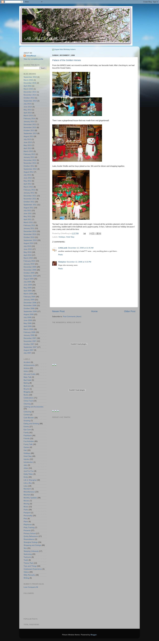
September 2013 (30, 133)
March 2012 (28, 187)
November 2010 (30, 234)
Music (26, 507)
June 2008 (28, 320)
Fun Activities (29, 441)
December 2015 (30, 83)
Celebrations (29, 398)
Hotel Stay (70, 237)
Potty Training (29, 527)
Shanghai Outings (31, 542)
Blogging (27, 392)
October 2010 (29, 237)
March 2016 (28, 80)
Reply (60, 254)
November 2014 (30, 95)
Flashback (28, 435)
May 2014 (27, 110)
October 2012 (29, 166)
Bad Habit (27, 380)
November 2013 (30, 127)
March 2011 (28, 222)
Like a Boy (28, 483)
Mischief (27, 495)
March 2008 (28, 329)
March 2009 (28, 294)
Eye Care (27, 430)
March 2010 (28, 258)
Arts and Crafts (29, 374)
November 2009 (30, 270)
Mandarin (27, 489)
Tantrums (27, 557)
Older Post (129, 311)
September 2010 (30, 240)
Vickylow (62, 262)
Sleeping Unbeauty (31, 551)
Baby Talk (27, 377)
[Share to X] (95, 233)
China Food (28, 401)
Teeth (26, 560)
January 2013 (29, 157)
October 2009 (29, 273)
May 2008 (27, 323)
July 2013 (27, 139)
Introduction (28, 462)
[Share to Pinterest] (100, 233)
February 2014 (29, 118)
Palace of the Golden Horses (66, 60)
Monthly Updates (30, 498)
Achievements (29, 365)
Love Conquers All (31, 587)
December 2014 (30, 92)
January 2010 (29, 264)
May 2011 (27, 216)
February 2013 (29, 154)
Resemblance (29, 539)
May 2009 (27, 288)
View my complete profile (33, 59)
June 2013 (28, 142)
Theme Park (28, 563)
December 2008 (30, 303)
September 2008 (30, 311)
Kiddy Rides (28, 474)
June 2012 (28, 178)
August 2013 (29, 136)
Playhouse (28, 524)
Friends (27, 438)
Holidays (62, 237)
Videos (26, 572)
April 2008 (28, 326)
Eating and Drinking (31, 424)
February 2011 (29, 225)
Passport (27, 513)
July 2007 (27, 353)
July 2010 (27, 246)
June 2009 (28, 285)
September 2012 (30, 169)
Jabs (25, 465)
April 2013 (28, 148)
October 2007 (29, 344)
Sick (25, 548)
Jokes (26, 468)
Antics (26, 371)
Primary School (30, 533)
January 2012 (29, 193)
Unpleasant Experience (33, 569)
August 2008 (29, 314)
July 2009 (27, 282)
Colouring (27, 412)
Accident (27, 362)
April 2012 (28, 184)
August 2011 (28, 208)
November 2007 (30, 341)
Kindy (26, 477)
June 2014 (28, 107)
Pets (25, 519)
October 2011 (29, 202)
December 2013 (30, 124)
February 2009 (29, 297)
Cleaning (27, 404)
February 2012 (29, 190)
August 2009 (29, 279)
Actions (26, 368)
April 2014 (28, 113)
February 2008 (29, 332)
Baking (26, 383)
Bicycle (26, 389)
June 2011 (28, 213)
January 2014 (29, 121)
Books (26, 395)
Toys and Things (30, 566)
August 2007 (29, 350)
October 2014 (29, 98)
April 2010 (28, 255)
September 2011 (30, 205)
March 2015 (28, 89)
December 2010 (30, 231)
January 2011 (29, 228)
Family (26, 432)
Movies (26, 501)
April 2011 (27, 219)
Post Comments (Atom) (72, 316)
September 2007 (30, 347)
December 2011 (30, 196)
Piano (26, 521)
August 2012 (29, 172)
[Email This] (90, 233)
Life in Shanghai (30, 480)
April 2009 (28, 291)
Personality (28, 516)
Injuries (26, 459)
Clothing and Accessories (33, 407)
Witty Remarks (29, 575)
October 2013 (29, 130)
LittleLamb (62, 248)
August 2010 (29, 243)
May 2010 (27, 252)
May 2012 (27, 181)
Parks (26, 510)
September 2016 (30, 77)
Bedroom (27, 386)
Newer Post (58, 311)
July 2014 (27, 104)
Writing (26, 578)
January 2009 (29, 300)
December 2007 (30, 338)
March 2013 (28, 151)
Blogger (94, 635)
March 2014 (28, 116)
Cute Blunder (29, 418)
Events (26, 427)
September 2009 (30, 276)
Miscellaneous (29, 492)
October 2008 (29, 308)
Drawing (27, 421)
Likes (26, 486)
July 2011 (27, 210)
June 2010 (28, 249)
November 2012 (30, 163)
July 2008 (27, 317)
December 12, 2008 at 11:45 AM (81, 248)
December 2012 (30, 160)
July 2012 (27, 175)
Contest (27, 415)
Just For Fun (29, 471)
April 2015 (28, 86)
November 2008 (30, 305)
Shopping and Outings (32, 545)
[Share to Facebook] (97, 233)
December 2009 (30, 267)
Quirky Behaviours (31, 536)
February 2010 (29, 261)
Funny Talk (28, 444)
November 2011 (30, 199)
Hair (25, 450)
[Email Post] (84, 233)
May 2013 (27, 145)
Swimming (28, 554)
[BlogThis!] (93, 233)
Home (94, 311)
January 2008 (29, 335)
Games (26, 447)
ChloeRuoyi (31, 56)
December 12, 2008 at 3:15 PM (79, 262)
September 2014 (30, 101)
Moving (26, 504)
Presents (27, 530)
